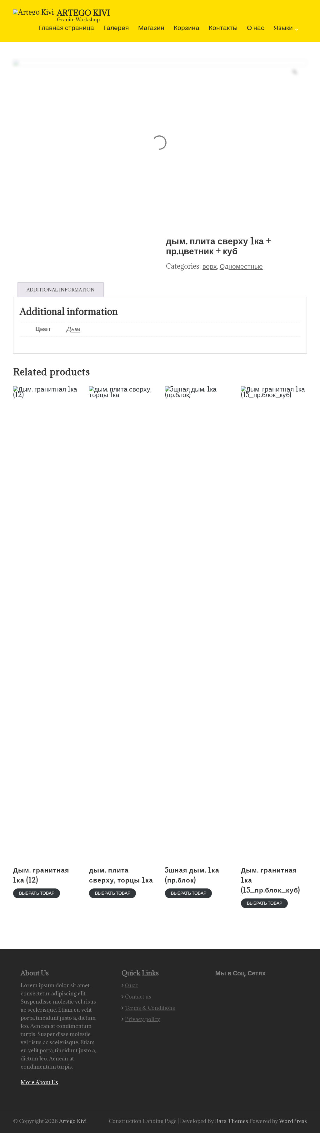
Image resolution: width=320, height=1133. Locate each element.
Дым (73, 328)
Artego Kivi (83, 13)
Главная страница (66, 28)
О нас (255, 28)
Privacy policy (142, 1019)
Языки (283, 28)
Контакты (223, 28)
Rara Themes (232, 1121)
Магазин (151, 28)
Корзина (186, 28)
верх (209, 266)
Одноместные (241, 266)
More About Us (39, 1082)
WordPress (293, 1121)
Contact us (138, 996)
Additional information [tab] (61, 290)
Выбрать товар (36, 893)
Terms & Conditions (150, 1007)
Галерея (116, 28)
